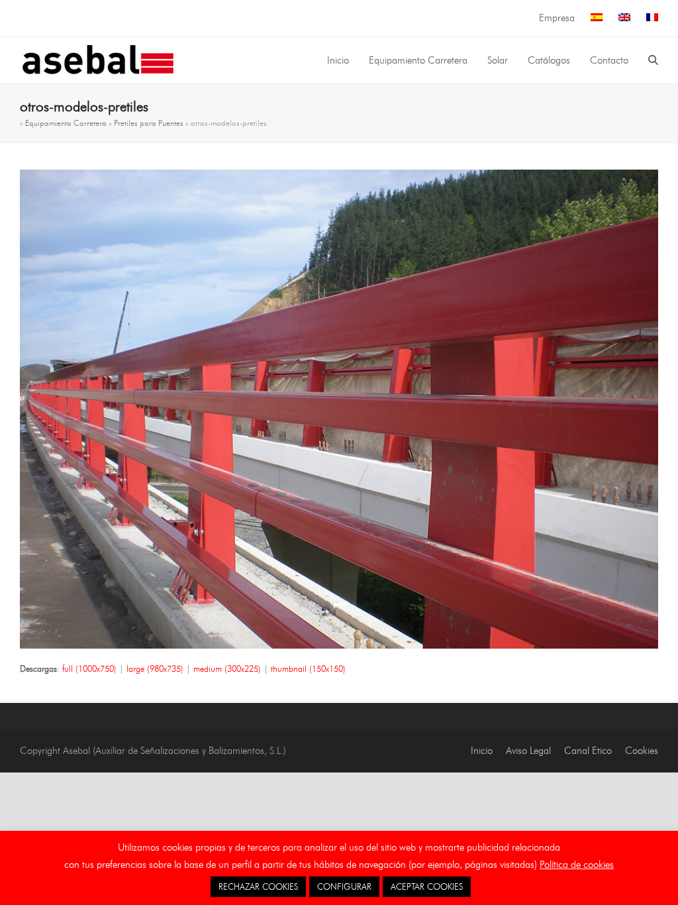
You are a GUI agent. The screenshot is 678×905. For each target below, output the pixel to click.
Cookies (641, 751)
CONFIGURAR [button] (344, 886)
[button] (653, 60)
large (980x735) (154, 668)
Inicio (482, 751)
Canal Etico (588, 751)
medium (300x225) (227, 668)
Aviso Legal (528, 751)
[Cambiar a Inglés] (624, 18)
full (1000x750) (89, 668)
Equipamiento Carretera (66, 123)
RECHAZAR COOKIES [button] (258, 886)
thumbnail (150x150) (308, 668)
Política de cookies (577, 865)
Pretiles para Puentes (148, 123)
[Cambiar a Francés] (652, 18)
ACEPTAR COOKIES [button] (427, 886)
